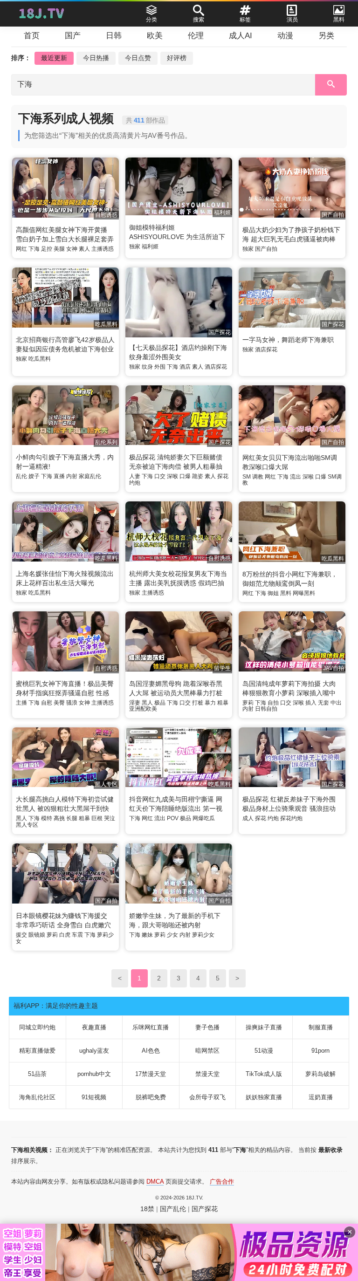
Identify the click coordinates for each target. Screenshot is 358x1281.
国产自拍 (266, 249)
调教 (257, 476)
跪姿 (197, 476)
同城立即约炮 (37, 1027)
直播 (59, 476)
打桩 (197, 702)
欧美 (155, 35)
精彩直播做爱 (37, 1050)
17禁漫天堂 (150, 1073)
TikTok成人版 (264, 1073)
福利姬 (150, 246)
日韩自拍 (266, 709)
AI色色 (151, 1050)
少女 (172, 935)
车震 (77, 935)
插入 (311, 702)
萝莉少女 (203, 935)
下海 (34, 249)
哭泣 (109, 818)
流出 (295, 476)
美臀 (59, 702)
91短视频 (94, 1097)
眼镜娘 (36, 935)
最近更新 (54, 58)
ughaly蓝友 (94, 1050)
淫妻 (134, 702)
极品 (159, 702)
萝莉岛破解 (320, 1073)
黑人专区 (27, 825)
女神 (71, 249)
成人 (248, 818)
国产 (73, 35)
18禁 (147, 1208)
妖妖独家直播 (264, 1097)
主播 (21, 702)
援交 (21, 935)
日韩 (114, 35)
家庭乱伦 (90, 476)
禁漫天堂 (207, 1073)
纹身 (147, 366)
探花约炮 (291, 818)
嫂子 (34, 476)
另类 (326, 35)
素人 (84, 249)
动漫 (285, 35)
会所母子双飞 (207, 1097)
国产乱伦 (173, 1208)
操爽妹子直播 (264, 1027)
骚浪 (71, 702)
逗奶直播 (321, 1097)
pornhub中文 (94, 1073)
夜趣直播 (94, 1027)
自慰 (46, 702)
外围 (159, 366)
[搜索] (331, 85)
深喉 (172, 476)
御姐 (273, 593)
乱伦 (21, 476)
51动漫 (264, 1050)
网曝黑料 (304, 593)
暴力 (210, 702)
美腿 (59, 249)
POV (173, 818)
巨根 (97, 818)
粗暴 (222, 702)
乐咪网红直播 (150, 1027)
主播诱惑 (102, 249)
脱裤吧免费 (151, 1097)
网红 (21, 249)
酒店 (185, 366)
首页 (32, 35)
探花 (260, 818)
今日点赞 (138, 58)
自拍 (273, 702)
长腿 (71, 818)
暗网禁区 (207, 1050)
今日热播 (96, 58)
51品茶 (37, 1073)
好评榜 (176, 58)
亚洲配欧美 (143, 709)
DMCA (155, 1181)
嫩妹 (147, 935)
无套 (323, 702)
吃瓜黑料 (39, 359)
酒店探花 (216, 366)
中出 (336, 702)
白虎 (64, 935)
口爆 (185, 476)
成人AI (240, 35)
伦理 (196, 35)
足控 (46, 249)
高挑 (59, 818)
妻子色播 (207, 1027)
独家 (134, 246)
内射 (71, 476)
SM (246, 476)
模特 (46, 818)
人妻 (134, 476)
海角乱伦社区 (37, 1097)
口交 (159, 476)
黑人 (147, 702)
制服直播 (321, 1027)
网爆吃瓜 (204, 818)
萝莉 (248, 702)
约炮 (273, 818)
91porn (320, 1050)
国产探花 (205, 1208)
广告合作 (222, 1181)
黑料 (285, 593)
